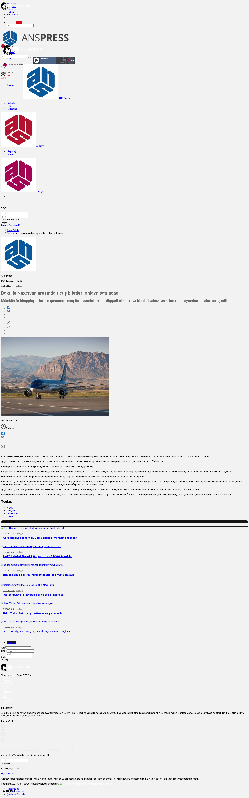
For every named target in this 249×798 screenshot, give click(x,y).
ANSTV (40, 146)
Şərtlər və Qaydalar (16, 794)
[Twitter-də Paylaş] (8, 311)
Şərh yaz (11, 642)
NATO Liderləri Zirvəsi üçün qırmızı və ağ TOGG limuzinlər (37, 556)
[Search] (19, 22)
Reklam (10, 12)
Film (5, 702)
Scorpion (107, 784)
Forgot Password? (10, 225)
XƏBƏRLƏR (7, 285)
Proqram (7, 700)
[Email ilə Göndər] (8, 327)
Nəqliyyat (18, 286)
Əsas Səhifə (13, 230)
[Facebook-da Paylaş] (8, 308)
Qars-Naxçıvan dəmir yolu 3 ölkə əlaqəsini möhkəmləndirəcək (40, 537)
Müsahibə (12, 108)
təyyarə (10, 516)
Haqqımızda (13, 14)
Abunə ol (6, 763)
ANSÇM (40, 191)
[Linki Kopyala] (8, 323)
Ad (2, 647)
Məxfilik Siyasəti (15, 791)
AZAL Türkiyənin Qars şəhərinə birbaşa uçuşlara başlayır (36, 631)
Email (4, 650)
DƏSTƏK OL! (7, 773)
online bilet (12, 513)
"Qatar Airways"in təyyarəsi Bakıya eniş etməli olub (33, 594)
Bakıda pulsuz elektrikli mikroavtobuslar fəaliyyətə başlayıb (38, 574)
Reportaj (11, 151)
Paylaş (5, 660)
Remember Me (12, 219)
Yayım (6, 678)
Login (4, 222)
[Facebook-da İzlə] (3, 727)
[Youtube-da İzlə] (3, 735)
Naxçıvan (11, 510)
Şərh (3, 657)
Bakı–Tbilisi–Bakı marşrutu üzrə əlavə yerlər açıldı (33, 613)
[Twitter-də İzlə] (2, 730)
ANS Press (64, 98)
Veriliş (10, 154)
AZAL (10, 507)
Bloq (9, 106)
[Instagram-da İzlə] (3, 739)
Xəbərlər (11, 103)
